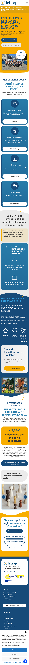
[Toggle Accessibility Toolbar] (25, 661)
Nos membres (8, 624)
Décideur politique (15, 165)
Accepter (14, 650)
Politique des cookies (7, 662)
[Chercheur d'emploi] (15, 104)
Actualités (7, 629)
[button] (26, 632)
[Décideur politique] (15, 158)
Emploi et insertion (9, 626)
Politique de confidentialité (19, 662)
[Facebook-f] (4, 571)
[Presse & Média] (15, 186)
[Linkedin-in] (8, 571)
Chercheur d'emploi (14, 110)
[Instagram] (11, 571)
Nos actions (7, 621)
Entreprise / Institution (14, 138)
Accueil (6, 616)
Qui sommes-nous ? (9, 618)
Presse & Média (15, 192)
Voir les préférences (14, 659)
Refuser (14, 654)
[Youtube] (14, 571)
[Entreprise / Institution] (15, 131)
